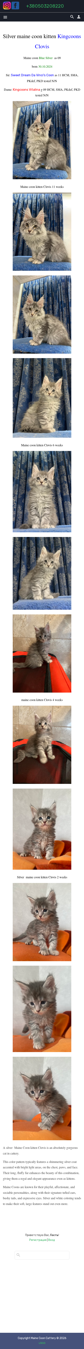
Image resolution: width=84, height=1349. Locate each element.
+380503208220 (45, 6)
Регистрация (37, 1240)
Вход (51, 1240)
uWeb (42, 1343)
